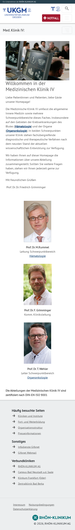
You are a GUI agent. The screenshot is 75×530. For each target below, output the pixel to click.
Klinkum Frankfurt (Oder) (32, 478)
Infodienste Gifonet (29, 447)
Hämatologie (23, 126)
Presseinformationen (29, 433)
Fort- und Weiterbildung (31, 421)
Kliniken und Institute (30, 416)
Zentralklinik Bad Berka (31, 483)
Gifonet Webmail (27, 452)
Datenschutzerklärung (25, 509)
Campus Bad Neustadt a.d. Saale (35, 472)
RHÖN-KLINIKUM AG (29, 466)
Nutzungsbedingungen (41, 504)
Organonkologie (37, 377)
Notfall (53, 18)
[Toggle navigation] (67, 9)
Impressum (19, 504)
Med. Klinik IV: (13, 30)
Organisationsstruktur (30, 427)
